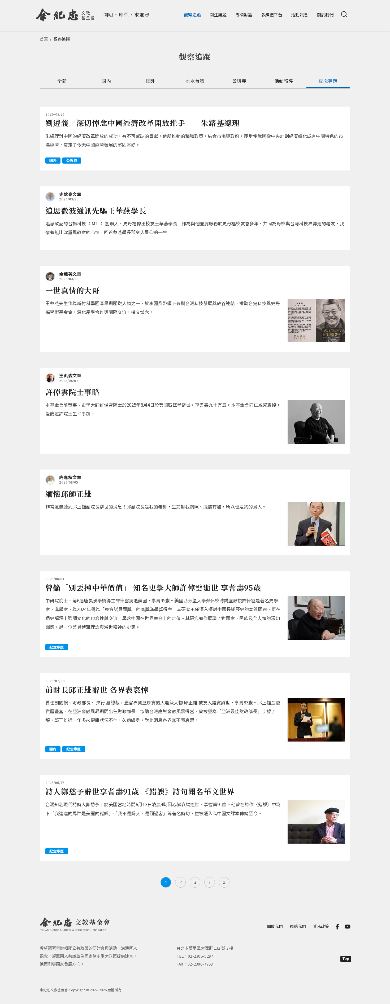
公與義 (239, 80)
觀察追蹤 (192, 14)
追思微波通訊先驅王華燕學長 (95, 210)
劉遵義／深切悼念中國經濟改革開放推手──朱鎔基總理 (142, 122)
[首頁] (65, 13)
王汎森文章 (70, 375)
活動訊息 (299, 14)
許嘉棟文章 (70, 477)
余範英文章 (70, 274)
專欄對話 (243, 14)
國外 (150, 80)
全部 (62, 80)
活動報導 (284, 80)
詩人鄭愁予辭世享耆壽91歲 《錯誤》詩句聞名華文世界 (140, 791)
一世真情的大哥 (72, 290)
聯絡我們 (298, 926)
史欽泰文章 (70, 194)
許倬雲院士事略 (72, 392)
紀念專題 (328, 80)
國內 (106, 80)
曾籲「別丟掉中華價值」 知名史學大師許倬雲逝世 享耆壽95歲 (153, 587)
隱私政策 (321, 926)
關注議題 (218, 14)
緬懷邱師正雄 (68, 493)
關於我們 (325, 14)
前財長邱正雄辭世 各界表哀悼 (97, 689)
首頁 (44, 39)
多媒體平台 (271, 14)
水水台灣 (195, 80)
